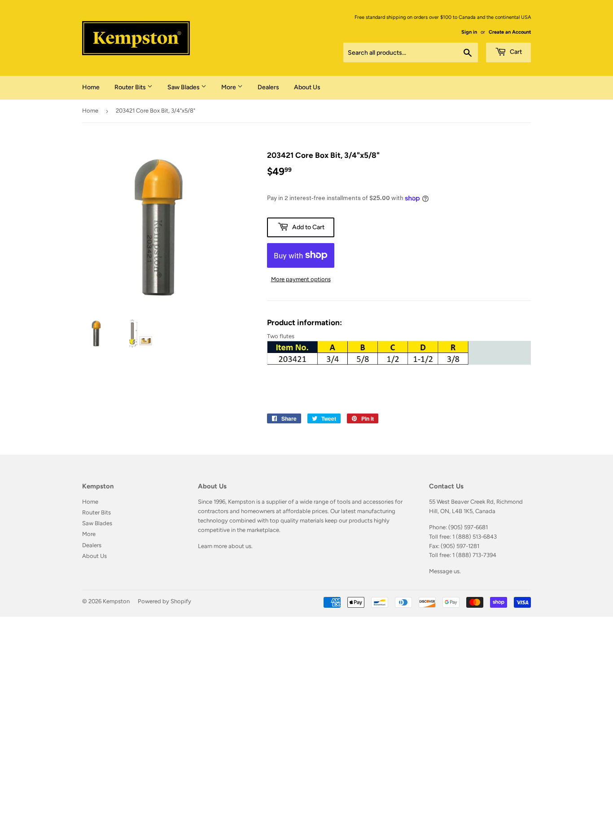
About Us (307, 87)
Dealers (268, 87)
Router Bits (130, 87)
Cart (515, 52)
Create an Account (510, 32)
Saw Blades (184, 87)
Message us (444, 571)
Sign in (469, 32)
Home (91, 87)
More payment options (301, 279)
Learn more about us (224, 546)
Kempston (116, 601)
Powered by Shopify (164, 601)
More (229, 87)
